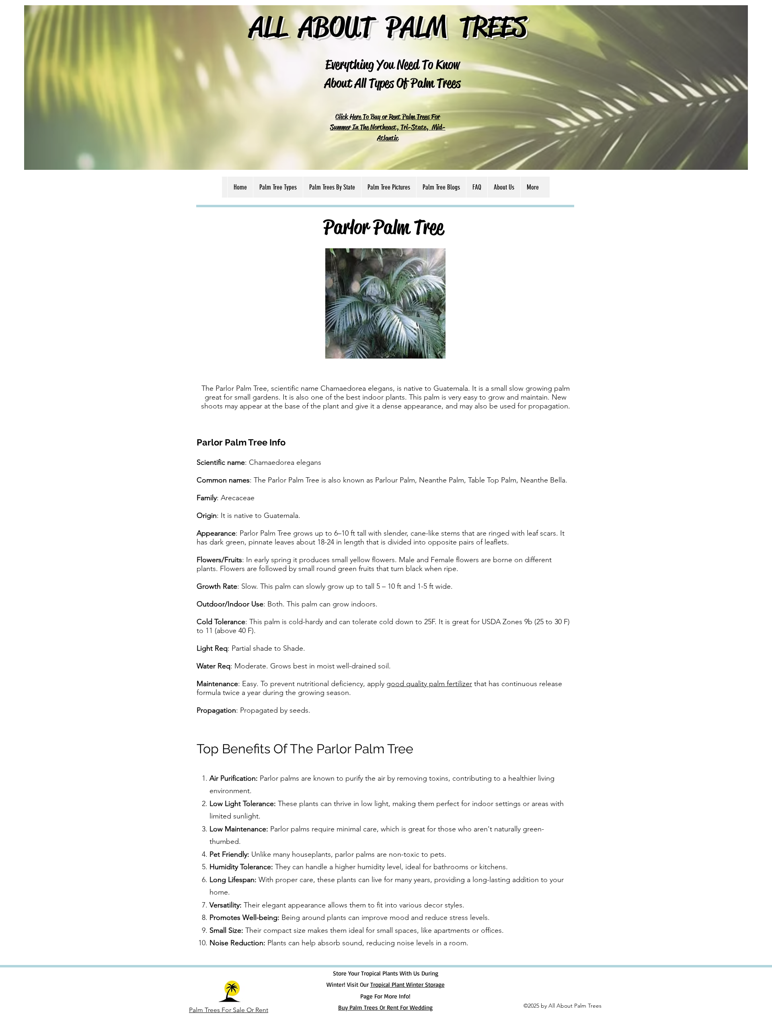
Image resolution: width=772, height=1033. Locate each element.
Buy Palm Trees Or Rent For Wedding (385, 1007)
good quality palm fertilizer (429, 683)
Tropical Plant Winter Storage (407, 984)
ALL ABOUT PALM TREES (388, 26)
